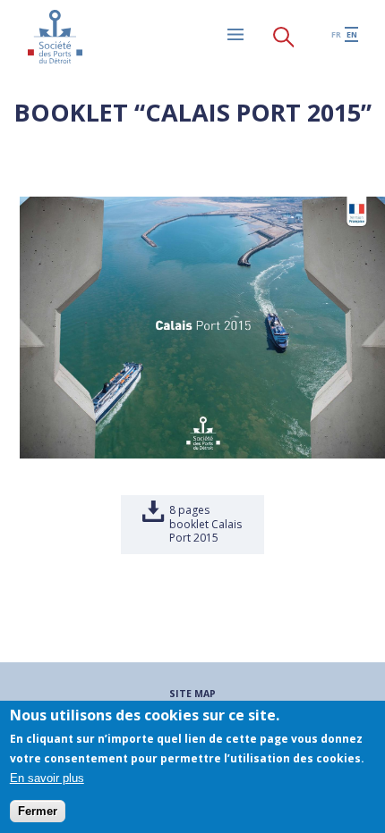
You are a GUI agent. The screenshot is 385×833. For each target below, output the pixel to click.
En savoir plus (47, 778)
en (351, 34)
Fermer (37, 811)
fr (336, 34)
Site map (192, 693)
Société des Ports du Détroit (54, 36)
